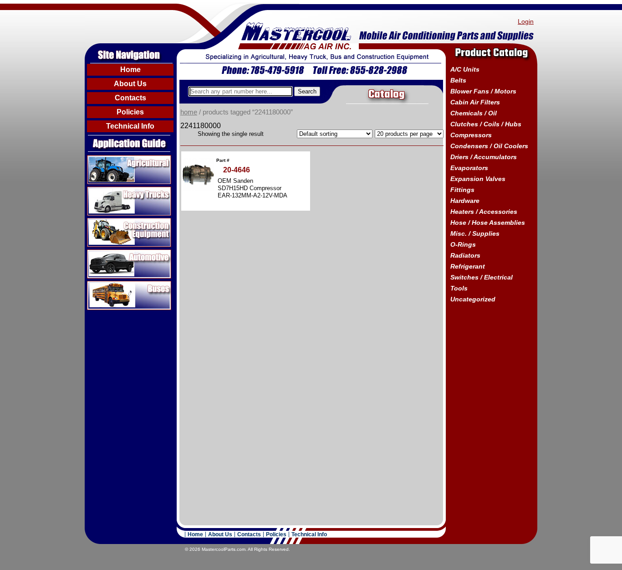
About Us (130, 84)
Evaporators (469, 167)
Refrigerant (467, 266)
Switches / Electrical (481, 277)
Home (130, 69)
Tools (459, 288)
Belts (458, 80)
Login (526, 21)
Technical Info (130, 126)
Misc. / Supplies (475, 233)
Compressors (471, 135)
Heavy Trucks (109, 190)
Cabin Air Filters (475, 102)
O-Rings (463, 244)
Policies (130, 112)
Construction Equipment (126, 221)
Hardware (464, 200)
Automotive (105, 253)
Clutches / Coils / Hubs (485, 124)
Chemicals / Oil (473, 113)
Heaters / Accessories (483, 211)
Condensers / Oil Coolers (489, 146)
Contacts (130, 98)
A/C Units (464, 69)
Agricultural (105, 158)
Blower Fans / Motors (483, 91)
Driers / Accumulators (483, 157)
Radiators (465, 255)
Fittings (462, 189)
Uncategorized (472, 299)
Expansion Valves (477, 178)
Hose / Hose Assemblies (487, 222)
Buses (97, 284)
